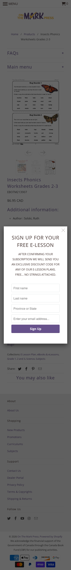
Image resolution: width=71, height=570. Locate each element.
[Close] (63, 230)
